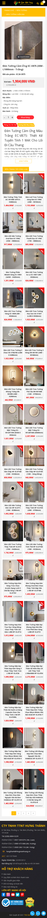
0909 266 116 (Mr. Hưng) (24, 847)
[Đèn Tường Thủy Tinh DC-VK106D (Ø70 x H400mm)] (13, 183)
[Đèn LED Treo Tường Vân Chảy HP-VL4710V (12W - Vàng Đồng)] (34, 455)
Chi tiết (12, 188)
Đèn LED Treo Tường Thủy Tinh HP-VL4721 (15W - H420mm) (12, 546)
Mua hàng (14, 188)
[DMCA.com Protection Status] (29, 903)
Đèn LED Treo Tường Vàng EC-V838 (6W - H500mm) (12, 313)
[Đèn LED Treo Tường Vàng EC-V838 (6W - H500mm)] (13, 298)
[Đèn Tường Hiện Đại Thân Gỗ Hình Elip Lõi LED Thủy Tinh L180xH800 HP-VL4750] (34, 652)
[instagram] (8, 894)
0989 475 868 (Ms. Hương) (25, 843)
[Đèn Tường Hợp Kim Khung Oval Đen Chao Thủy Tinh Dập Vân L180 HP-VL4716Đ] (34, 570)
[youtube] (13, 894)
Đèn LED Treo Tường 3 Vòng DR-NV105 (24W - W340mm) (34, 352)
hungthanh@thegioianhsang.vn (18, 851)
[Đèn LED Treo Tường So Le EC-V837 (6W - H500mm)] (34, 259)
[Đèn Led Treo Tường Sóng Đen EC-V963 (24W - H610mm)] (34, 183)
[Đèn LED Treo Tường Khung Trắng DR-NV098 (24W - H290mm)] (13, 375)
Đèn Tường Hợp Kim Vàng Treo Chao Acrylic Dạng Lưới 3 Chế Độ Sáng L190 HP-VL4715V (13, 588)
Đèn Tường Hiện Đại (15, 14)
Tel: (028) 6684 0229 (10, 836)
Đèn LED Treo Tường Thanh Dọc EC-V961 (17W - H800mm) (34, 238)
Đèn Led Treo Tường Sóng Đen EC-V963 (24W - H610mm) (34, 199)
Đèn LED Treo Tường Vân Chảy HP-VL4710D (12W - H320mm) (13, 471)
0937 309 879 (24, 840)
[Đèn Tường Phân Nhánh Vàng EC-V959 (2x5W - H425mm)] (13, 259)
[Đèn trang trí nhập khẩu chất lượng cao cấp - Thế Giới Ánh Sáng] (23, 3)
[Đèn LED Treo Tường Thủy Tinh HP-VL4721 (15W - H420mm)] (13, 531)
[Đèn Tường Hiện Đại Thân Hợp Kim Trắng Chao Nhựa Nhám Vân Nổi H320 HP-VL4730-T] (34, 694)
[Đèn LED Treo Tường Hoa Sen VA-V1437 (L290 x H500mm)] (34, 298)
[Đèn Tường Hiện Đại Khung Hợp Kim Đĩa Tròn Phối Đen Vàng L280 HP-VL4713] (34, 611)
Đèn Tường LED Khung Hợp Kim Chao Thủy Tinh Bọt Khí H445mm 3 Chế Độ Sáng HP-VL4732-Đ (34, 797)
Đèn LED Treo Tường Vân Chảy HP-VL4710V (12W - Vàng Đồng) (34, 471)
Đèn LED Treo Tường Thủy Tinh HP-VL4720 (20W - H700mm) (34, 507)
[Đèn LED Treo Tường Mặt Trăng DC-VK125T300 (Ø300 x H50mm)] (13, 414)
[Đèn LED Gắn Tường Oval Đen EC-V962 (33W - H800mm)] (13, 222)
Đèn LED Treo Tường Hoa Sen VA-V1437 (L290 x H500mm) (34, 313)
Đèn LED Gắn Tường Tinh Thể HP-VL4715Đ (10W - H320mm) (34, 546)
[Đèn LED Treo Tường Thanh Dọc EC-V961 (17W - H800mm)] (34, 222)
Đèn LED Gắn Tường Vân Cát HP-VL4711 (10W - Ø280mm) (13, 507)
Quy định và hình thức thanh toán (16, 877)
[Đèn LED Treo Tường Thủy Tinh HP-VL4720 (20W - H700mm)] (34, 492)
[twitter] (18, 894)
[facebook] (4, 894)
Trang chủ (9, 10)
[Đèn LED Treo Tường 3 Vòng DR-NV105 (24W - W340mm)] (34, 336)
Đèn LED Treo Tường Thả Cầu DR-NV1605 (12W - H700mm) (34, 391)
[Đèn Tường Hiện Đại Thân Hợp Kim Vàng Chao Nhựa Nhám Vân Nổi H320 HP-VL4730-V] (13, 738)
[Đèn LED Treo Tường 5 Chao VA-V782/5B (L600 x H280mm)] (13, 336)
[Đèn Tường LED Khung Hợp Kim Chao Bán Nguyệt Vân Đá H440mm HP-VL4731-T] (34, 738)
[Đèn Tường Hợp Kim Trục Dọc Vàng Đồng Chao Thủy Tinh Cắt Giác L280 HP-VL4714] (13, 611)
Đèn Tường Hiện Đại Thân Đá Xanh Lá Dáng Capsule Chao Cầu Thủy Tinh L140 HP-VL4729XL (13, 712)
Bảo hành (7, 874)
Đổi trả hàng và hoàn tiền (13, 883)
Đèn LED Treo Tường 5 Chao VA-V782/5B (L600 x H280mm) (13, 352)
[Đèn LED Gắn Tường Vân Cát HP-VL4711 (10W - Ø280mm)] (13, 492)
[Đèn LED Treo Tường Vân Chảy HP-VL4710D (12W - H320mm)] (13, 455)
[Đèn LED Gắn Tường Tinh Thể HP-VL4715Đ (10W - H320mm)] (34, 531)
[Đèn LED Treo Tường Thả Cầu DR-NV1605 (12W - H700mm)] (34, 375)
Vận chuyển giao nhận (11, 880)
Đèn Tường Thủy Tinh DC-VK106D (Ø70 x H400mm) (13, 199)
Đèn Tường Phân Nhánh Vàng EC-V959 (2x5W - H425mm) (12, 274)
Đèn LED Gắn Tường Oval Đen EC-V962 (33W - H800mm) (13, 238)
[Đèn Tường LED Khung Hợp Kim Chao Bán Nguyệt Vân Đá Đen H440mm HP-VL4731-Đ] (13, 779)
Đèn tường (22, 10)
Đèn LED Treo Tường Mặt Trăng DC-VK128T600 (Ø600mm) (34, 430)
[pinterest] (22, 894)
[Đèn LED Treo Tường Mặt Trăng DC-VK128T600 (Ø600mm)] (34, 414)
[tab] (10, 125)
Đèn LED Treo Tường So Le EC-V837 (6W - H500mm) (34, 274)
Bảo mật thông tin (10, 887)
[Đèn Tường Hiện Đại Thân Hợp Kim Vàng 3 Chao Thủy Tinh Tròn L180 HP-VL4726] (13, 652)
